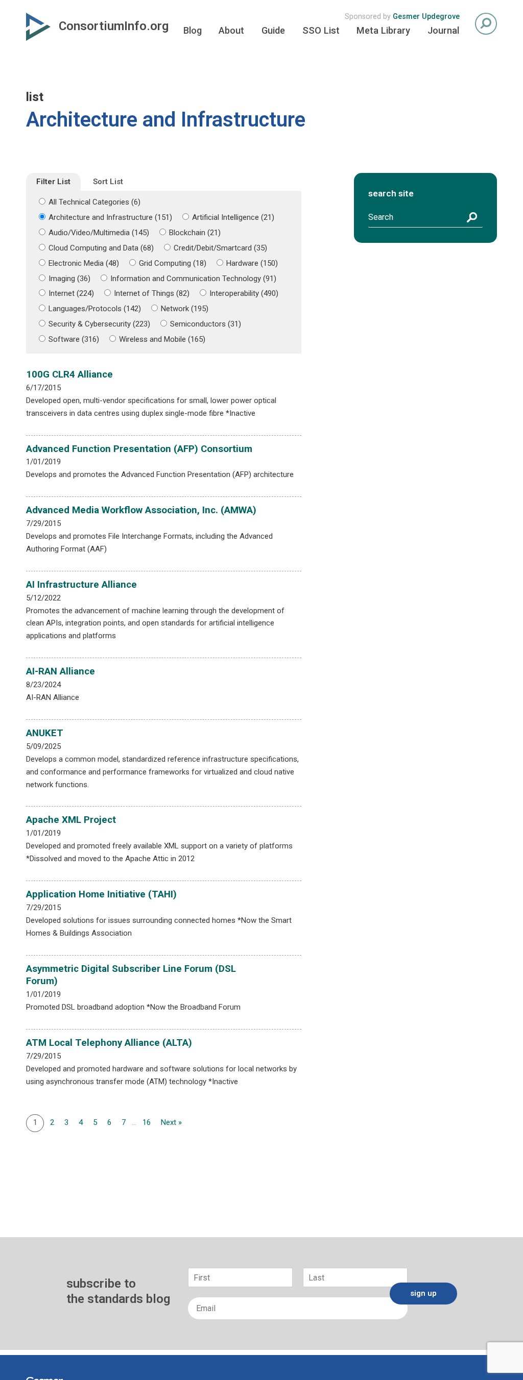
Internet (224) (71, 293)
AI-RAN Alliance (60, 671)
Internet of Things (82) (151, 293)
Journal (443, 30)
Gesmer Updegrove (426, 16)
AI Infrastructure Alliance (81, 584)
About (231, 30)
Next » (171, 1122)
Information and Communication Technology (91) (193, 278)
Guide (273, 30)
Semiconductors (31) (205, 324)
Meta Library (383, 30)
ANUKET (44, 733)
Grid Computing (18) (172, 263)
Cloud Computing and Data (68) (101, 248)
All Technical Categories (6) (94, 202)
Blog (192, 30)
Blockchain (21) (195, 232)
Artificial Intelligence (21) (233, 217)
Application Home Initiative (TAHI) (101, 894)
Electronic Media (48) (84, 263)
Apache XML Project (71, 819)
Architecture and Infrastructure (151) (110, 217)
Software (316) (74, 339)
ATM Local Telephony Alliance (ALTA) (109, 1042)
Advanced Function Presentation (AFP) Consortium (139, 449)
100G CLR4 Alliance (69, 374)
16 (146, 1122)
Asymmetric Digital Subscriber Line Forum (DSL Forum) (131, 975)
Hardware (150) (252, 263)
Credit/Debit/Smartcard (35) (220, 248)
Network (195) (184, 308)
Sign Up (423, 1293)
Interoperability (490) (243, 293)
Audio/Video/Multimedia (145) (99, 232)
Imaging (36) (69, 278)
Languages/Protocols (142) (95, 308)
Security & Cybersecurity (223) (99, 324)
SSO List (321, 30)
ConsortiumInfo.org (114, 26)
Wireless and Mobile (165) (162, 339)
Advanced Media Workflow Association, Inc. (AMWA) (141, 510)
